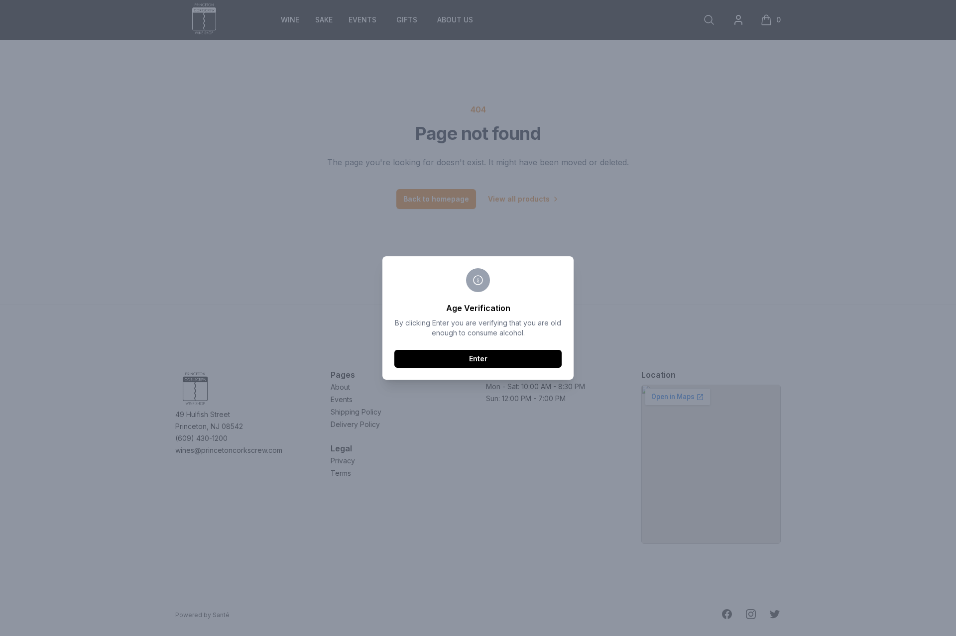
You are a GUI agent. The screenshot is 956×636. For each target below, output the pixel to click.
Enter (478, 358)
